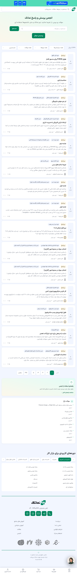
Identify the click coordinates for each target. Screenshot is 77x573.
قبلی (57, 373)
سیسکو (35, 479)
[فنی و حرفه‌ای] (20, 542)
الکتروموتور (69, 437)
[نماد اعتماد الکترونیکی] (56, 542)
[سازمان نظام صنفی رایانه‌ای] (29, 542)
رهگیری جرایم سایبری (68, 483)
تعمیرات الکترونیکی (32, 487)
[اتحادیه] (47, 542)
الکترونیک (34, 483)
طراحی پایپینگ (68, 411)
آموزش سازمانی (19, 525)
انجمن (19, 533)
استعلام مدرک (58, 533)
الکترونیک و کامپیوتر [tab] (65, 459)
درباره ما (58, 521)
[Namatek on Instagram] (27, 513)
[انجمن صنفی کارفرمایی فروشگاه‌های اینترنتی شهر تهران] (38, 542)
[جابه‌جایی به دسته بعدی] (3, 459)
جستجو (14, 29)
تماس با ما (58, 525)
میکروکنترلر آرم (69, 487)
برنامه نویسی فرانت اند (31, 467)
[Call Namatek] (49, 513)
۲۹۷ (26, 373)
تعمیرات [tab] (54, 459)
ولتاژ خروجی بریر (67, 431)
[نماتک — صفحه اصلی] (73, 9)
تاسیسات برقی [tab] (45, 459)
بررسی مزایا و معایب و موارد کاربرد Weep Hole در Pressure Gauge (55, 405)
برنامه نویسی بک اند (68, 467)
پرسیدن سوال (38, 35)
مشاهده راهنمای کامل (68, 392)
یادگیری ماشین (33, 475)
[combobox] (56, 48)
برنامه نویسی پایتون (32, 471)
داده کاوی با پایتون (68, 475)
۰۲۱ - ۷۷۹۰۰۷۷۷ (34, 508)
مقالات (19, 529)
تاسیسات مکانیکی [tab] (22, 459)
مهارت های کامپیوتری (68, 479)
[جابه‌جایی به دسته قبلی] (73, 459)
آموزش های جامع (19, 521)
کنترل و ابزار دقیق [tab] (34, 459)
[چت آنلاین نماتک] (71, 560)
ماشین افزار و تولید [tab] (10, 459)
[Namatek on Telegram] (44, 513)
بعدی (20, 373)
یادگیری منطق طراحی (67, 418)
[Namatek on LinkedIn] (32, 513)
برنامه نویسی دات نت (67, 471)
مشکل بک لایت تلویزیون (66, 424)
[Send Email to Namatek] (38, 513)
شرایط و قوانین (58, 529)
